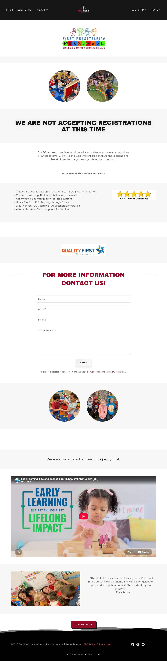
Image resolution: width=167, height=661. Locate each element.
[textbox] (83, 299)
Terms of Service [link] (113, 372)
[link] (83, 9)
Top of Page (83, 624)
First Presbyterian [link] (19, 10)
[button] (42, 9)
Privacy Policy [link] (95, 372)
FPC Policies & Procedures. (98, 644)
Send (83, 362)
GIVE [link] (98, 654)
